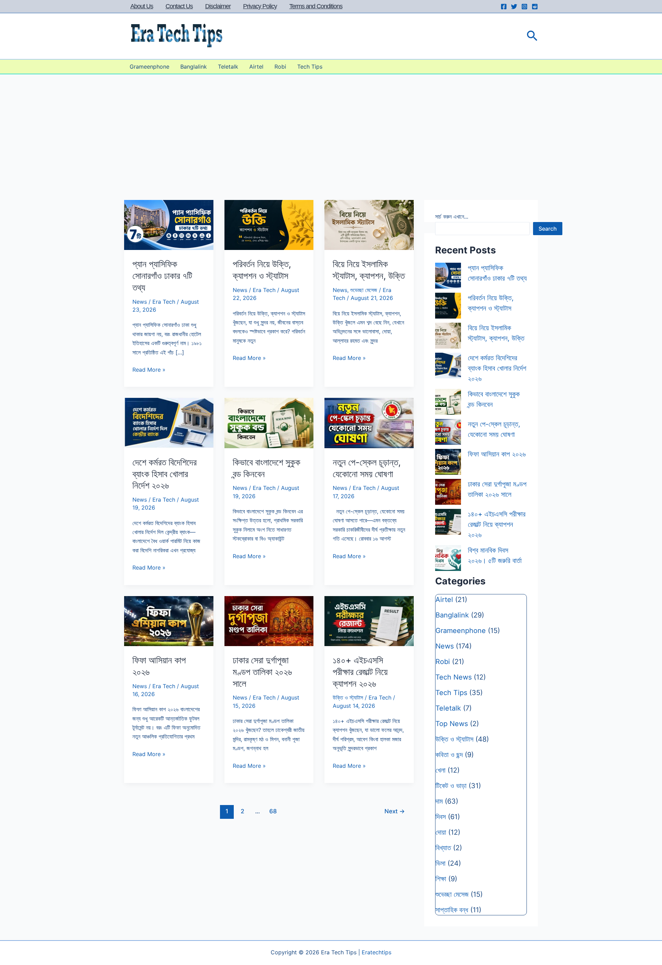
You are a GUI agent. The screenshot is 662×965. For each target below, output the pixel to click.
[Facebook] (504, 6)
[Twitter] (514, 6)
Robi (280, 66)
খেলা (440, 770)
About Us (141, 6)
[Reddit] (535, 6)
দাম (439, 801)
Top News (451, 724)
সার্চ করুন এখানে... (451, 216)
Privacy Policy (260, 6)
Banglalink (193, 66)
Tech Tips (309, 66)
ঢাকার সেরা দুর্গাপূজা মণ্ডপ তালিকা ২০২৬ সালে (262, 672)
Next (394, 811)
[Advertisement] (331, 126)
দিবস (440, 817)
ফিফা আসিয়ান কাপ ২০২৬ (497, 454)
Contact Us (179, 6)
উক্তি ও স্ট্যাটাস (348, 697)
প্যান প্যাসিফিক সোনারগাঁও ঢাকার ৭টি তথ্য (162, 276)
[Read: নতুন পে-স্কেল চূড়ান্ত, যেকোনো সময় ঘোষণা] (369, 422)
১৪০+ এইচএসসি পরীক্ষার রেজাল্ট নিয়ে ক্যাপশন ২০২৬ (360, 672)
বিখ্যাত (443, 848)
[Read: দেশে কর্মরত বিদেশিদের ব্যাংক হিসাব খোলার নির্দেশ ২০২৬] (168, 422)
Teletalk (228, 66)
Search (548, 228)
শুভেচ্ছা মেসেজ (363, 290)
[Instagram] (524, 6)
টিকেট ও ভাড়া (451, 786)
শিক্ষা (440, 879)
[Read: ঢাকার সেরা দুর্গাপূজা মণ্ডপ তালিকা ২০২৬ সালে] (269, 620)
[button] (532, 36)
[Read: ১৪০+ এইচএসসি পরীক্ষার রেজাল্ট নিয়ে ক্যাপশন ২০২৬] (369, 620)
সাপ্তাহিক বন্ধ (451, 910)
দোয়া (440, 832)
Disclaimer (218, 6)
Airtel (256, 66)
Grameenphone (149, 66)
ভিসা (440, 863)
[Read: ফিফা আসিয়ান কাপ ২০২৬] (168, 620)
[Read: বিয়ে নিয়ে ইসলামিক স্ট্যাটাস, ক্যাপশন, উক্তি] (369, 224)
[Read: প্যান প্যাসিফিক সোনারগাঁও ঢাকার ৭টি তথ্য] (168, 224)
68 (273, 811)
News (139, 301)
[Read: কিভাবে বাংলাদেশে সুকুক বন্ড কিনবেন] (269, 422)
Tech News (453, 677)
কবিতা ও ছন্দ (449, 755)
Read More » (149, 370)
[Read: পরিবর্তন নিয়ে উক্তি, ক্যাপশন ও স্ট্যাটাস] (269, 224)
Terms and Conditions (315, 6)
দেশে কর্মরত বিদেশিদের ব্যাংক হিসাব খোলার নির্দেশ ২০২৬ (164, 474)
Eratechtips (376, 952)
